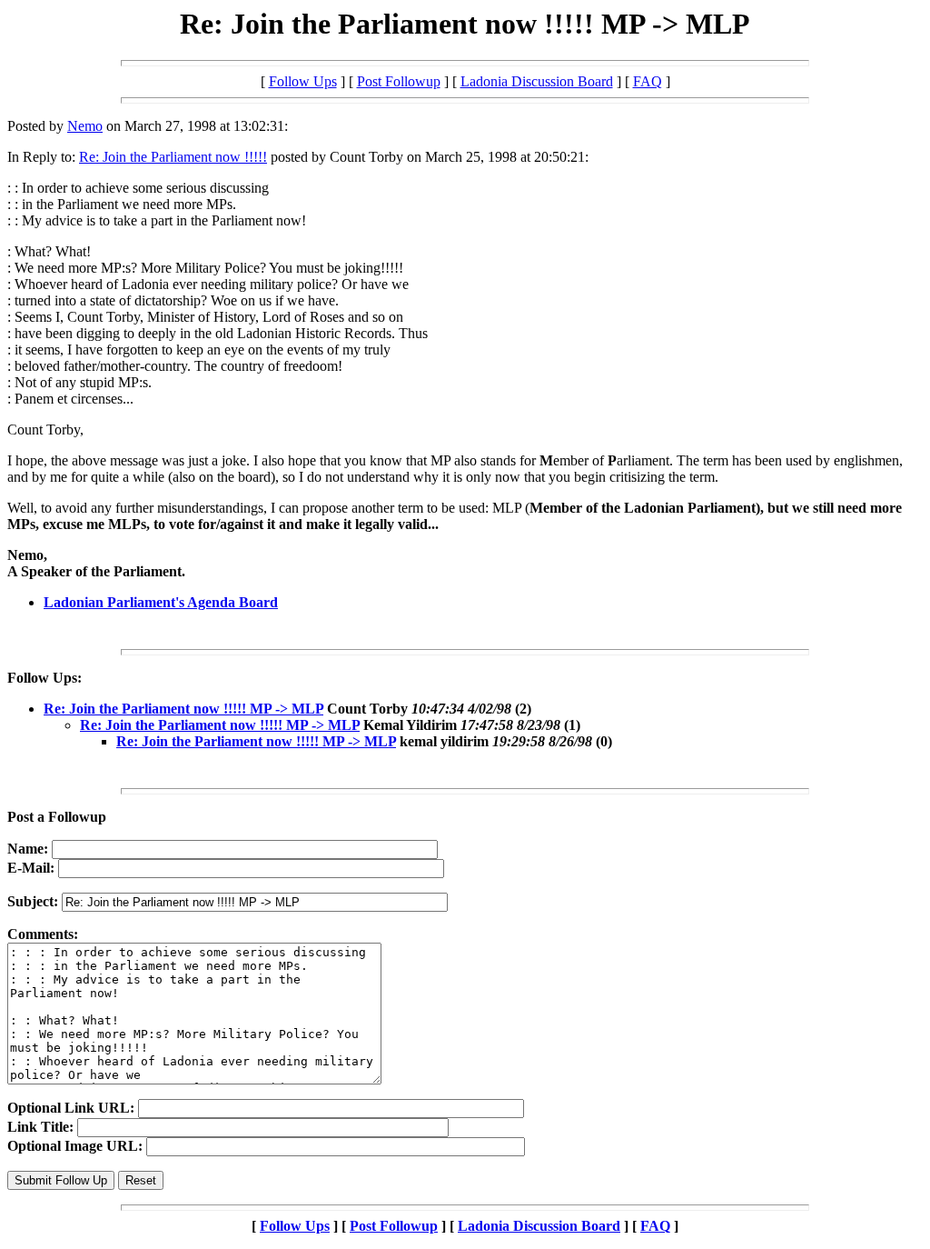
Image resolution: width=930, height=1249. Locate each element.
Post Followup (398, 81)
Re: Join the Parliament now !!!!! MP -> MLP (183, 708)
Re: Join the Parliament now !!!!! (173, 157)
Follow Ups (303, 81)
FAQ (647, 81)
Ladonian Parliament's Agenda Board (161, 602)
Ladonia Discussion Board (536, 81)
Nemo (85, 126)
